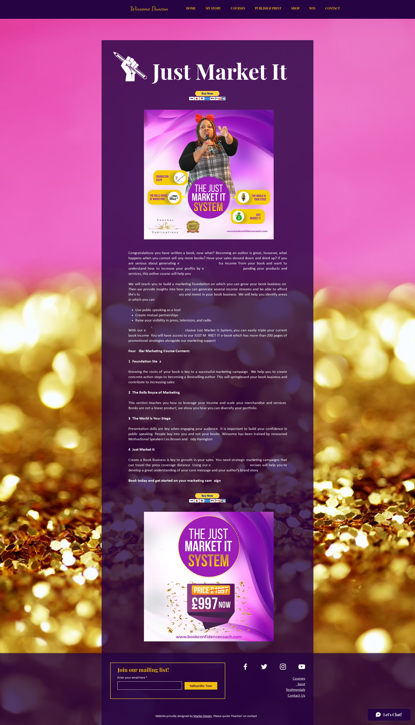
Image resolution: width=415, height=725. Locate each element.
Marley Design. (203, 716)
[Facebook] (245, 667)
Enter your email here (131, 677)
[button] (236, 8)
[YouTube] (302, 667)
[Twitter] (264, 667)
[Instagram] (283, 667)
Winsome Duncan (149, 8)
